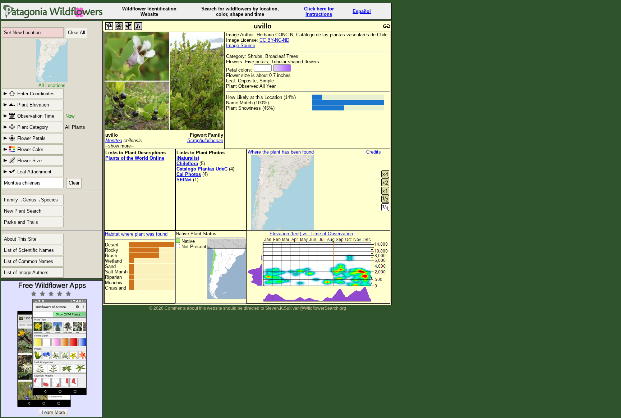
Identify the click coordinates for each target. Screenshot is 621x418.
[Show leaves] (128, 26)
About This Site (20, 239)
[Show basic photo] (109, 26)
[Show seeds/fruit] (138, 26)
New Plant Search (22, 211)
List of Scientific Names (29, 250)
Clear (74, 183)
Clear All (76, 32)
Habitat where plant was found (136, 234)
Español (362, 11)
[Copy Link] (386, 25)
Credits (373, 152)
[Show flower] (119, 26)
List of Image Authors (26, 272)
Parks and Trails (21, 222)
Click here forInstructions (319, 11)
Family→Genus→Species (31, 200)
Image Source (240, 45)
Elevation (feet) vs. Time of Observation (311, 233)
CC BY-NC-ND (274, 40)
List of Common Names (28, 261)
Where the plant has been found (281, 152)
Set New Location (22, 32)
